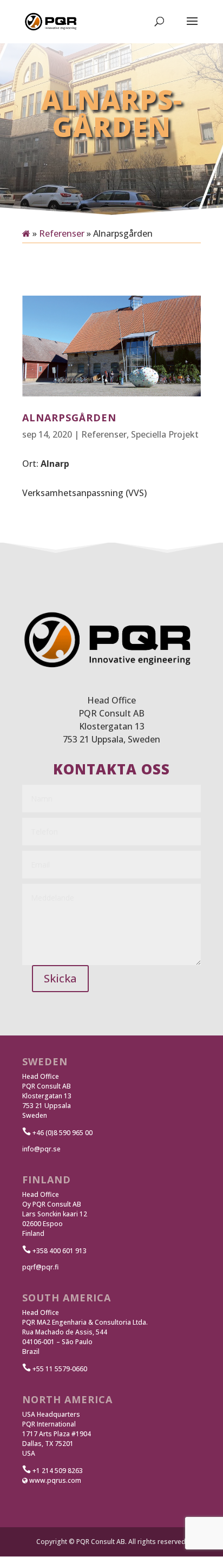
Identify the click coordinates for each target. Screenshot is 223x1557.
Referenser (61, 233)
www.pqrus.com (54, 1480)
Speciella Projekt (165, 434)
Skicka (60, 978)
